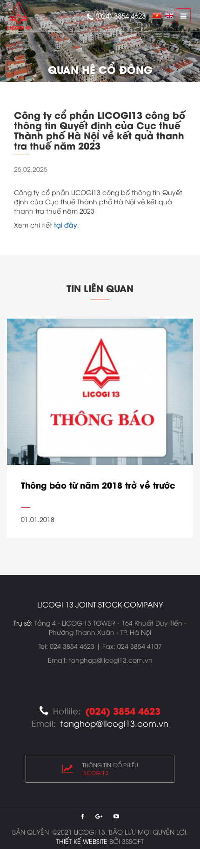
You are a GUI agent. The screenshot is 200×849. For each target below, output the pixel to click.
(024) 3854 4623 (120, 15)
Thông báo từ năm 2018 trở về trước (98, 485)
